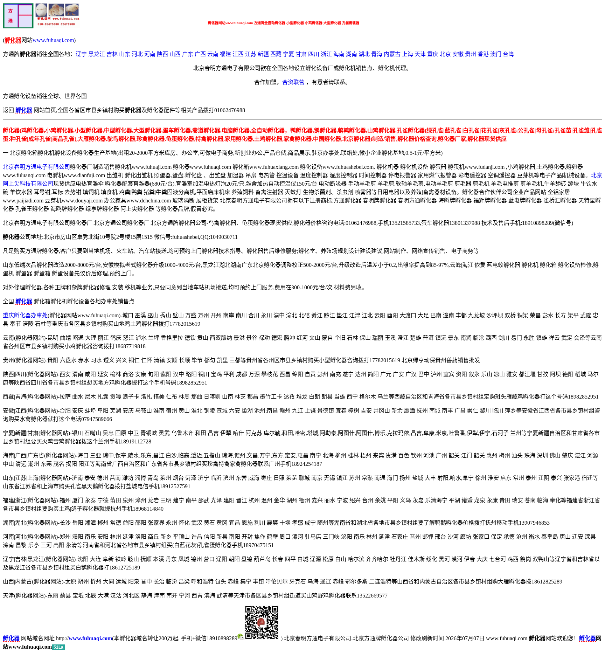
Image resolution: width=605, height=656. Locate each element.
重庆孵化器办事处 (25, 315)
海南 (339, 54)
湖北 (364, 54)
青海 (376, 54)
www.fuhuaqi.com (53, 40)
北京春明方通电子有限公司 (36, 167)
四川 (313, 54)
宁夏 (288, 54)
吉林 (112, 54)
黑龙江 (96, 54)
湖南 (351, 54)
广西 (200, 54)
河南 (149, 54)
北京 (445, 54)
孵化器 (587, 638)
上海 (407, 54)
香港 (483, 54)
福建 (225, 54)
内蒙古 (392, 54)
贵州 (470, 54)
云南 (212, 54)
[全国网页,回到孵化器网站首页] (41, 26)
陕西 (162, 54)
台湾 (508, 54)
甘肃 (301, 54)
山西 (175, 54)
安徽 (458, 54)
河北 (137, 54)
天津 (420, 54)
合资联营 (293, 82)
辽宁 (81, 54)
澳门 (495, 54)
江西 (238, 54)
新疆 (263, 54)
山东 (124, 54)
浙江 (326, 54)
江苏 (250, 54)
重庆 (432, 54)
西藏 (275, 54)
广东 (187, 54)
